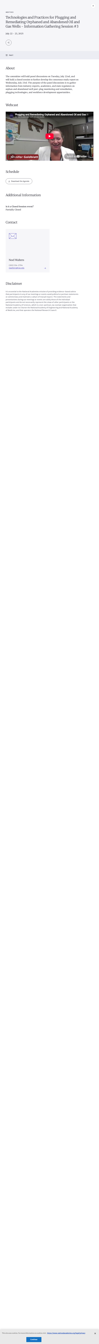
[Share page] (8, 42)
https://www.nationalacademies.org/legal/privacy (66, 1333)
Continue (33, 1339)
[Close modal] (93, 5)
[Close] (95, 1333)
